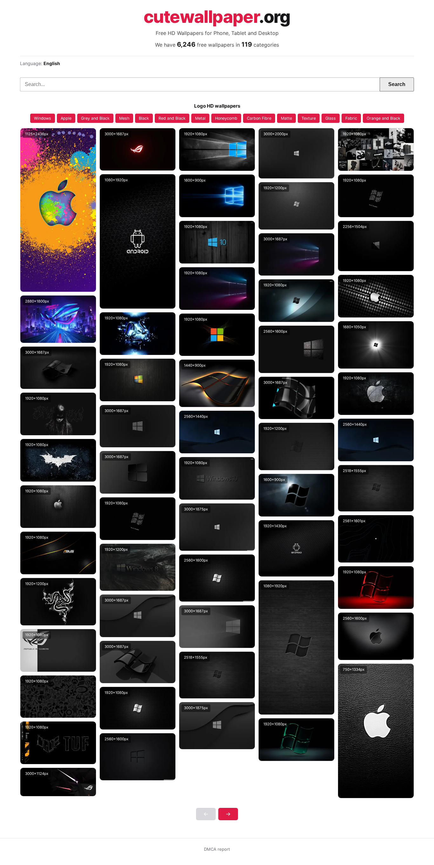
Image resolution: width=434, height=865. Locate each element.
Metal (200, 118)
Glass (330, 118)
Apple (66, 118)
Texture (309, 118)
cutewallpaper (217, 16)
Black (144, 118)
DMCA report (217, 849)
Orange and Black (383, 118)
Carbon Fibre (259, 118)
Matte (286, 118)
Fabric (351, 118)
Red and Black (172, 118)
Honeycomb (226, 118)
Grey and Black (95, 118)
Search (396, 84)
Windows (42, 118)
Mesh (124, 118)
